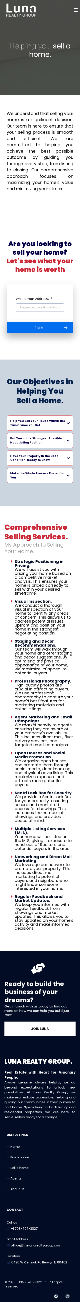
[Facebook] (56, 1296)
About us (17, 1189)
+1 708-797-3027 (24, 1228)
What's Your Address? (34, 298)
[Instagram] (67, 1296)
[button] (76, 10)
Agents (15, 1178)
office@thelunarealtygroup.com (36, 1245)
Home (15, 1146)
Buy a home (19, 1157)
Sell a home (19, 1168)
